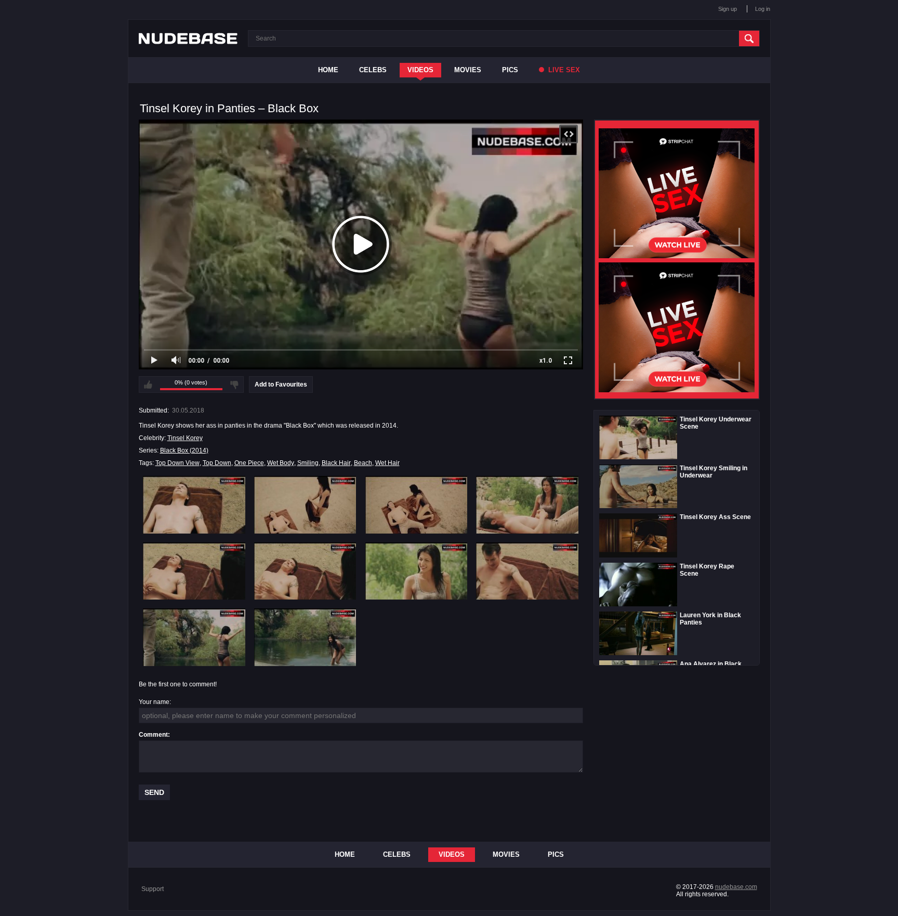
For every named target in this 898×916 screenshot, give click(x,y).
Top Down (217, 463)
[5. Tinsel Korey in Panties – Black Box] (194, 571)
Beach (363, 463)
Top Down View (177, 463)
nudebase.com (736, 887)
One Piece (249, 463)
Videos (420, 70)
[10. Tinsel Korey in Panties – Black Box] (305, 637)
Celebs (373, 70)
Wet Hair (387, 463)
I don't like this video (234, 384)
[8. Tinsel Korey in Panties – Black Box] (527, 571)
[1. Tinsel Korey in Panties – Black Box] (194, 504)
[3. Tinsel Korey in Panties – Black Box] (416, 504)
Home (328, 70)
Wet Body (280, 463)
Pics (510, 70)
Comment (153, 734)
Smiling (308, 463)
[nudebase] (188, 38)
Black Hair (336, 463)
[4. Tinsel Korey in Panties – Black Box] (527, 504)
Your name (154, 702)
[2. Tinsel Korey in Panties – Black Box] (305, 504)
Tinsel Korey (185, 438)
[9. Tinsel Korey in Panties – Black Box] (194, 637)
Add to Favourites (281, 384)
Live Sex (563, 70)
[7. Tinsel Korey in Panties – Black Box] (416, 571)
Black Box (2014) (184, 450)
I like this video (148, 384)
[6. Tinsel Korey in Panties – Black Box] (305, 571)
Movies (467, 70)
